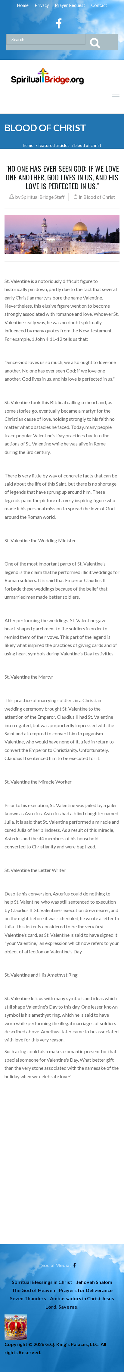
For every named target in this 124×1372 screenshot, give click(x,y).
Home (23, 5)
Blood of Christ (99, 197)
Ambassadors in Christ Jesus (82, 1298)
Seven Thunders (28, 1298)
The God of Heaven (33, 1290)
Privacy (42, 5)
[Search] (101, 42)
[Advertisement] (62, 1182)
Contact (99, 5)
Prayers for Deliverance (86, 1290)
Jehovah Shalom (94, 1282)
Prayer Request (70, 5)
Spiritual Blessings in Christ (42, 1282)
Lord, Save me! (62, 1307)
